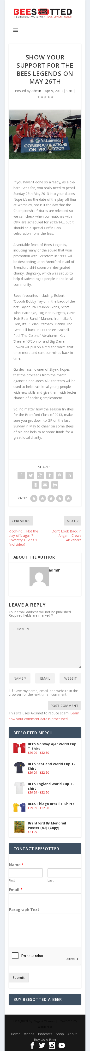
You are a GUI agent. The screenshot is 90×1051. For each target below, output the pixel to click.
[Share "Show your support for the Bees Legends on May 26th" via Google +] (40, 475)
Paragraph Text (24, 909)
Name (16, 864)
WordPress (45, 1026)
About (72, 1034)
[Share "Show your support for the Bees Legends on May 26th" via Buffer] (35, 485)
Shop (60, 1034)
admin (36, 90)
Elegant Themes (44, 1021)
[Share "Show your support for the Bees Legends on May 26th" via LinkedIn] (69, 475)
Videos (29, 1034)
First (12, 880)
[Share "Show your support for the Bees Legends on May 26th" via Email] (45, 485)
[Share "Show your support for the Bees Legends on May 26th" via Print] (55, 485)
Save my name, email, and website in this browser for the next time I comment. (43, 693)
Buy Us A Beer (45, 1039)
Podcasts (45, 1034)
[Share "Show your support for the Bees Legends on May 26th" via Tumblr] (50, 475)
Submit (18, 977)
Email (16, 889)
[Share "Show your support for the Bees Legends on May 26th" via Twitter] (31, 475)
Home (15, 1034)
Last (51, 880)
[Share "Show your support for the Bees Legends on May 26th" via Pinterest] (59, 475)
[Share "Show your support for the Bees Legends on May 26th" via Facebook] (21, 475)
